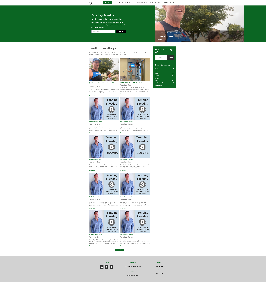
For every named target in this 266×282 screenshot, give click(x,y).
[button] (119, 250)
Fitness (163, 32)
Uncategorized (158, 85)
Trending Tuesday (183, 32)
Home (119, 2)
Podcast (157, 80)
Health (166, 32)
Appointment (125, 2)
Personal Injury (152, 2)
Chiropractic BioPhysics (141, 2)
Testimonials (165, 2)
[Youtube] (101, 267)
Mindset (176, 32)
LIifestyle (171, 32)
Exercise (159, 32)
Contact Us (171, 2)
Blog (159, 2)
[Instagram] (106, 267)
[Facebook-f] (111, 267)
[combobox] (161, 57)
